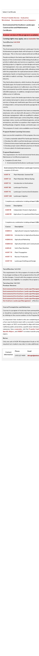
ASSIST (20, 331)
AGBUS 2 (8, 231)
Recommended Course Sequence (23, 20)
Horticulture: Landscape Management (17, 301)
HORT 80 (7, 187)
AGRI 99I (8, 214)
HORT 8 (7, 174)
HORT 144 (8, 196)
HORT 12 (7, 179)
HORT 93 (8, 261)
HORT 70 (8, 252)
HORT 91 (7, 192)
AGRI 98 (8, 210)
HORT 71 (8, 256)
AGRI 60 (8, 248)
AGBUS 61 (9, 239)
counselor (32, 39)
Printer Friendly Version (10, 18)
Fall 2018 (17, 42)
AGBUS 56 (9, 235)
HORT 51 (7, 183)
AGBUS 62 (9, 244)
